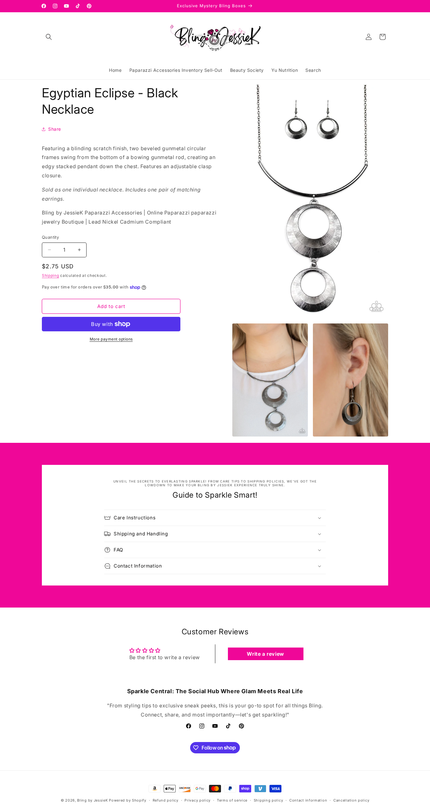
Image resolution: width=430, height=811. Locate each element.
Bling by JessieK (92, 800)
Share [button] (54, 129)
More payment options (111, 339)
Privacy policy (197, 800)
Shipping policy (268, 800)
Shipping (50, 275)
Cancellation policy (351, 800)
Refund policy (165, 800)
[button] (49, 37)
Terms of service (232, 800)
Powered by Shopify (127, 800)
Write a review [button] (265, 654)
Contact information (308, 800)
